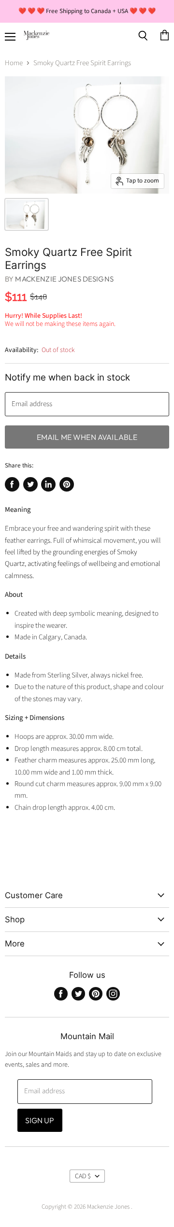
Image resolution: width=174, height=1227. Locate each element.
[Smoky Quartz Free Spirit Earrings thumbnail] (26, 214)
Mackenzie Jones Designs (64, 278)
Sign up (40, 1120)
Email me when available (87, 437)
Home (14, 63)
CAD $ (83, 1176)
